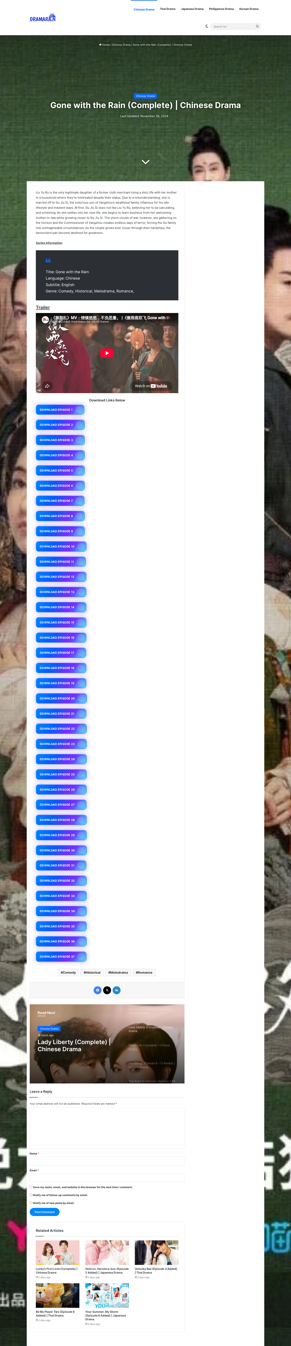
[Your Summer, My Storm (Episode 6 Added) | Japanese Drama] (107, 1295)
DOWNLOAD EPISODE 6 (56, 485)
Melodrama (119, 972)
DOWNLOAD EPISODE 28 (57, 819)
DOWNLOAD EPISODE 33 (57, 895)
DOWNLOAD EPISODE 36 (57, 941)
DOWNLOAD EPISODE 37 (57, 956)
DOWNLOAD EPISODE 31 (57, 865)
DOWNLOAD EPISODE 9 (56, 531)
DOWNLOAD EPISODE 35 (57, 926)
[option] (107, 1043)
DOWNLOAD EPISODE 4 (56, 455)
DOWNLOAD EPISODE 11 (57, 561)
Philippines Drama (221, 8)
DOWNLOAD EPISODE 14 (57, 607)
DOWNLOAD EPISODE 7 (56, 500)
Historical (93, 972)
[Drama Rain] (43, 18)
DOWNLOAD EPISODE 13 (57, 592)
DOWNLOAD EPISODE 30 (57, 850)
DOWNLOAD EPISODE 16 (57, 637)
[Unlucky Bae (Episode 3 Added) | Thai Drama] (156, 1252)
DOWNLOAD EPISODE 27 (57, 804)
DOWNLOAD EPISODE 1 (56, 409)
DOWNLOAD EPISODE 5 (56, 470)
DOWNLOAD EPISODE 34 (57, 911)
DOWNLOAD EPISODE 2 (56, 424)
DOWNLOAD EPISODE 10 (57, 546)
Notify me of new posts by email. (53, 1203)
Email (34, 1170)
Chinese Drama (144, 9)
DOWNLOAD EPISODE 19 (57, 683)
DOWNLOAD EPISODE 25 (57, 774)
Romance (145, 972)
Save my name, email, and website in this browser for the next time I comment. (83, 1187)
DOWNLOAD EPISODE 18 (57, 668)
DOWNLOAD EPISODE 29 (57, 835)
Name (34, 1153)
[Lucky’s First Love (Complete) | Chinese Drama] (57, 1252)
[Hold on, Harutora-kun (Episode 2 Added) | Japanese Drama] (107, 1252)
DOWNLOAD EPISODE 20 (57, 698)
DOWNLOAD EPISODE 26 (57, 789)
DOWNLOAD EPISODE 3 (56, 440)
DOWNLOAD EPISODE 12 (57, 576)
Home (106, 44)
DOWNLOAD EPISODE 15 (57, 622)
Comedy (69, 972)
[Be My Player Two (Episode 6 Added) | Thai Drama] (57, 1295)
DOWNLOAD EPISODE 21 (57, 713)
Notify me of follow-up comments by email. (60, 1195)
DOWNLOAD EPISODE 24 (57, 759)
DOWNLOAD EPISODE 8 (56, 516)
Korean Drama (249, 8)
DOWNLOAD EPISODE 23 (57, 744)
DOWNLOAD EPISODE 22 (57, 728)
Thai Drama (167, 8)
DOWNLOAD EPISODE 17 (57, 652)
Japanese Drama (192, 8)
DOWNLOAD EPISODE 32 (57, 880)
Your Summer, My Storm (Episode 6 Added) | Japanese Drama (105, 1315)
